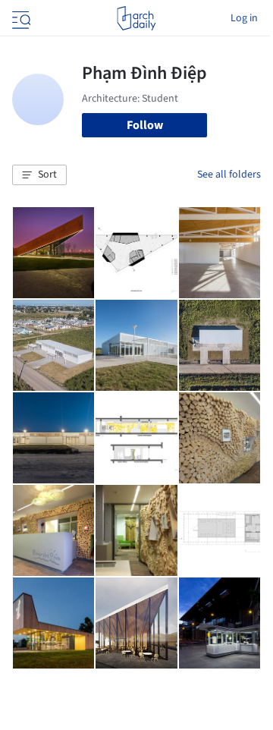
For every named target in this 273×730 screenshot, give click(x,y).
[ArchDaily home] (136, 18)
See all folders (229, 174)
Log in (244, 18)
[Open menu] (19, 18)
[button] (39, 175)
